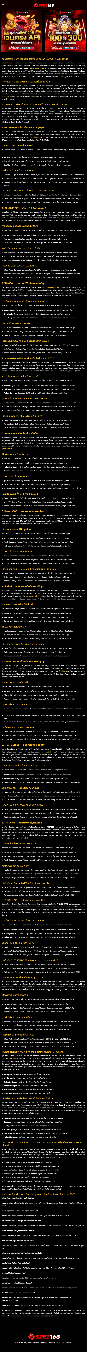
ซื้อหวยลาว (6, 448)
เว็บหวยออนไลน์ (54, 287)
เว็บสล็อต (5, 96)
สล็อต (35, 137)
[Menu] (3, 5)
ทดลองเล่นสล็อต (32, 596)
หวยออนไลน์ (46, 752)
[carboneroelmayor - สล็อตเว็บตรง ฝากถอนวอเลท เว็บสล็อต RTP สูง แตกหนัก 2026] (43, 5)
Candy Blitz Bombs (37, 68)
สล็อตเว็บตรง (7, 63)
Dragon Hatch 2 (69, 76)
